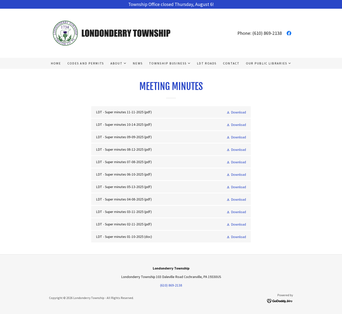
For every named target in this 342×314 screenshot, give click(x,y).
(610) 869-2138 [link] (267, 33)
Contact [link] (231, 63)
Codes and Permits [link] (85, 63)
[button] (118, 63)
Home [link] (56, 63)
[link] (110, 32)
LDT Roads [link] (207, 63)
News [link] (138, 63)
